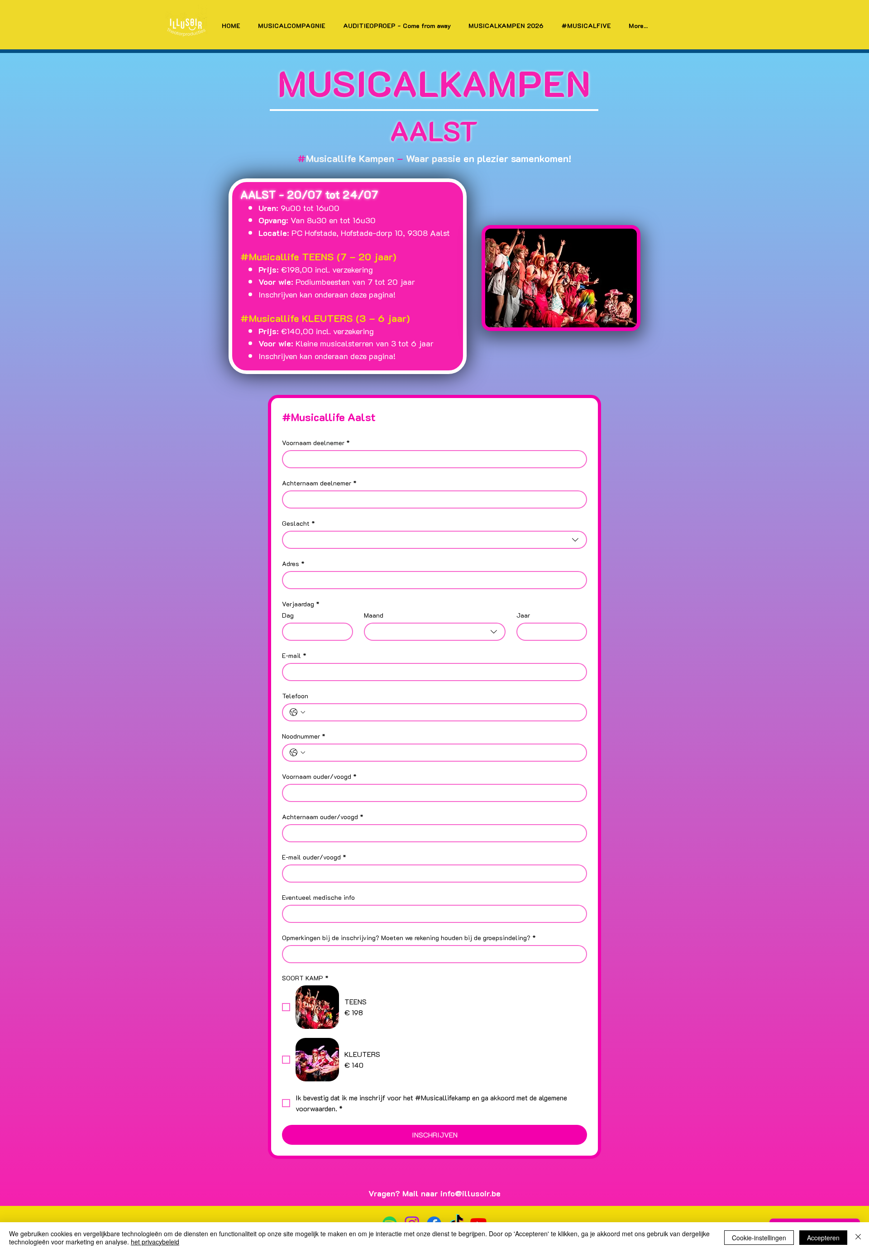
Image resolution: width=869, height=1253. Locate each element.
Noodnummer (303, 736)
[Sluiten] (858, 1237)
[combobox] (434, 540)
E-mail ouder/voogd (314, 857)
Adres (293, 563)
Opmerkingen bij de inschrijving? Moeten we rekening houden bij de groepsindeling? (409, 937)
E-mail (294, 655)
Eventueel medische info (318, 897)
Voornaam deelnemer (316, 442)
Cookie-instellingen (759, 1237)
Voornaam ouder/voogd (319, 776)
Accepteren (823, 1237)
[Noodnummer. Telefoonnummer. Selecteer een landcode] (297, 752)
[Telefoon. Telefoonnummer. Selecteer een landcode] (297, 712)
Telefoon (295, 696)
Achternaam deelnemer (319, 483)
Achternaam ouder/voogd (322, 817)
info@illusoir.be (470, 1193)
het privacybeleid (155, 1241)
